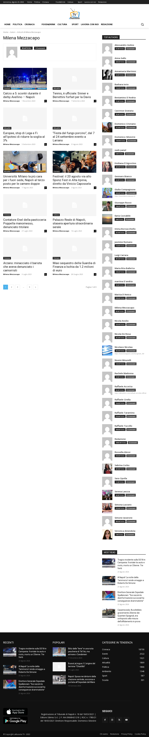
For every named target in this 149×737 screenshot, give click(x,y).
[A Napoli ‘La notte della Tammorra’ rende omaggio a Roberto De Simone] (108, 580)
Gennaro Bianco (123, 176)
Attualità (57, 88)
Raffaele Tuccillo (123, 425)
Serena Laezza (122, 491)
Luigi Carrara (121, 255)
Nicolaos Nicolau (124, 347)
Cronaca (7, 88)
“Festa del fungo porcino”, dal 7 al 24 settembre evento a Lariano (74, 136)
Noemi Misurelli (123, 360)
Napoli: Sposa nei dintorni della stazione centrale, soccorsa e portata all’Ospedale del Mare (82, 679)
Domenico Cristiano (125, 123)
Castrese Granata (124, 110)
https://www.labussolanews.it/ (125, 196)
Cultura (56, 215)
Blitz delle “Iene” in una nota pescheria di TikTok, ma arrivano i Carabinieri (80, 651)
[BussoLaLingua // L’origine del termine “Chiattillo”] (59, 666)
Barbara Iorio (122, 84)
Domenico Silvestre (125, 137)
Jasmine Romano (123, 242)
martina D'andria (124, 281)
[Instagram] (112, 720)
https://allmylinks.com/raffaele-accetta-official (130, 393)
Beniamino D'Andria (125, 97)
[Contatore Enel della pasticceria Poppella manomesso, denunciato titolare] (25, 205)
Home (5, 32)
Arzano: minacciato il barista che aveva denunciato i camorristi (22, 266)
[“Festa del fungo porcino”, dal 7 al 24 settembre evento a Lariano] (74, 118)
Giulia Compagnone (125, 189)
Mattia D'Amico (123, 294)
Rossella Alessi (122, 452)
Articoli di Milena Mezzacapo (29, 32)
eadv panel (120, 150)
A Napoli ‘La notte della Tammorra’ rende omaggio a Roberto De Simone (131, 580)
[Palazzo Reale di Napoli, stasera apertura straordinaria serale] (74, 205)
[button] (142, 24)
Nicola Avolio (122, 320)
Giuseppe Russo (123, 202)
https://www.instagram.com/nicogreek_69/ (129, 354)
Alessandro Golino (124, 45)
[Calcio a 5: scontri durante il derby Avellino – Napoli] (25, 79)
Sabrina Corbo (122, 465)
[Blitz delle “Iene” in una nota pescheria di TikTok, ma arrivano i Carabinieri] (59, 651)
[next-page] (35, 287)
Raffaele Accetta (123, 386)
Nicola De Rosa (123, 334)
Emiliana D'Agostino (125, 163)
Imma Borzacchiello (125, 228)
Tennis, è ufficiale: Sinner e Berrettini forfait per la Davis (72, 95)
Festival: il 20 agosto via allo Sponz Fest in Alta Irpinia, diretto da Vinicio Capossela (72, 180)
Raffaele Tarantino (125, 412)
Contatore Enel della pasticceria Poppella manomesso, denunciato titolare (24, 223)
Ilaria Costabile (123, 215)
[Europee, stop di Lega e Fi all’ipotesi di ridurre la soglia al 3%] (25, 118)
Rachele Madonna (124, 373)
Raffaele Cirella (123, 399)
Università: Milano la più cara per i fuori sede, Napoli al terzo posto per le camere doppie (24, 180)
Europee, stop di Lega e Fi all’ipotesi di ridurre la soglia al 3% (24, 136)
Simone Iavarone (123, 517)
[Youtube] (126, 720)
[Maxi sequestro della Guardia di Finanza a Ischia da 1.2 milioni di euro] (74, 248)
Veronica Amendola (125, 531)
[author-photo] (13, 52)
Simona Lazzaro (123, 504)
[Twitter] (119, 720)
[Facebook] (105, 720)
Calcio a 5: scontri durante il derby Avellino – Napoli (22, 95)
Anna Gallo (120, 58)
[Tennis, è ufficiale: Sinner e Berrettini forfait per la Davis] (74, 79)
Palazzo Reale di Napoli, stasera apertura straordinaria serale (73, 223)
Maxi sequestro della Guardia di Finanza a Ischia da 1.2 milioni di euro (74, 266)
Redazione (120, 439)
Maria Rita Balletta (125, 268)
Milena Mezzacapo (11, 101)
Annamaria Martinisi (125, 71)
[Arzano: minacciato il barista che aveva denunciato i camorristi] (25, 248)
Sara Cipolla (121, 478)
